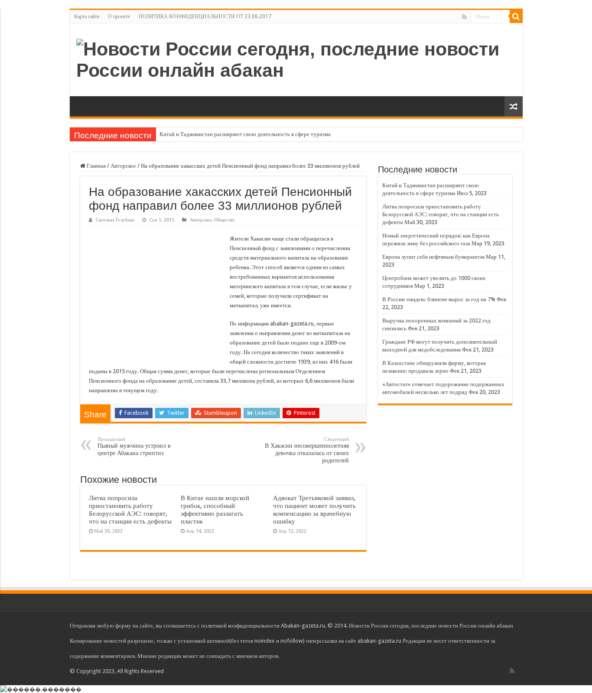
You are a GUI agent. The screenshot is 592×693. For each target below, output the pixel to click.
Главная (95, 166)
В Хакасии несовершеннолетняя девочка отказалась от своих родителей (307, 450)
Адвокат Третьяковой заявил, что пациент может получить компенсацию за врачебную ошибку (314, 509)
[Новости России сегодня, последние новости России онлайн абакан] (296, 58)
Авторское (123, 166)
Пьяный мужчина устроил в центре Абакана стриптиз (134, 446)
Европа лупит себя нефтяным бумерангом (433, 257)
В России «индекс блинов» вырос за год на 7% (438, 299)
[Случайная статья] (513, 106)
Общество (224, 220)
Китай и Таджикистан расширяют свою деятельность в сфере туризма (245, 134)
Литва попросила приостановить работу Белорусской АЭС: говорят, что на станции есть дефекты (130, 509)
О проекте (119, 16)
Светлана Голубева (115, 220)
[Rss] (464, 17)
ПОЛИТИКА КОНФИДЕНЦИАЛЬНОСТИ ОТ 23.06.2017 (205, 16)
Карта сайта (86, 16)
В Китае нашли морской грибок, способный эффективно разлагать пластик (215, 509)
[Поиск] (516, 16)
